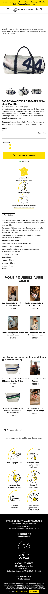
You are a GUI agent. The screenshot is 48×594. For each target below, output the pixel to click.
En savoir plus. (21, 591)
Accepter (34, 591)
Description (42, 133)
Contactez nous (24, 537)
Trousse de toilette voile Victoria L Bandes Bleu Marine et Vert (13, 410)
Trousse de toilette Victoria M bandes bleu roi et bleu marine (13, 381)
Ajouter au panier (24, 155)
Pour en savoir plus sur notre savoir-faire (24, 207)
